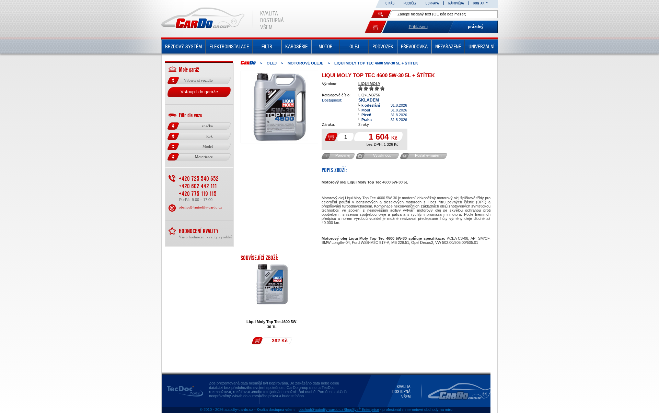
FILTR (267, 47)
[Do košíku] (375, 27)
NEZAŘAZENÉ (448, 47)
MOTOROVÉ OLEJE (305, 63)
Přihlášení (418, 26)
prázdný (476, 26)
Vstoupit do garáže (199, 91)
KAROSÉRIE (296, 47)
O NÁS (389, 3)
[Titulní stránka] (248, 62)
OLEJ (354, 47)
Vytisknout (382, 155)
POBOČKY (410, 3)
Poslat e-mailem (428, 155)
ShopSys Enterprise (361, 409)
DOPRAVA (432, 3)
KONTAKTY (480, 3)
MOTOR (326, 47)
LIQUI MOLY (369, 84)
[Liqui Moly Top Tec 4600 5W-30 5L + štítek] (279, 107)
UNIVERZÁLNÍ (481, 47)
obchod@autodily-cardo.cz (200, 207)
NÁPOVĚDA (456, 3)
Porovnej (342, 155)
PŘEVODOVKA (414, 47)
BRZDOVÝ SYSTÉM (183, 47)
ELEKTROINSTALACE (229, 47)
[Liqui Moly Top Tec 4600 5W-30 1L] (272, 284)
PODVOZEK (382, 47)
